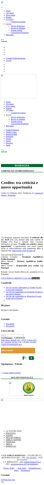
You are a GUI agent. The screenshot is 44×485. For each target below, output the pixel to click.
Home (8, 11)
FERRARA (10, 442)
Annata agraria (16, 30)
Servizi (8, 24)
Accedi (8, 60)
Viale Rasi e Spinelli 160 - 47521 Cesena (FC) (19, 340)
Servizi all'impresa (18, 26)
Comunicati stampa (18, 22)
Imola (8, 145)
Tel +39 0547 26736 (9, 342)
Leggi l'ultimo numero (11, 373)
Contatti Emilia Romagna (15, 58)
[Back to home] (4, 5)
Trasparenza (25, 470)
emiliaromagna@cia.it (32, 462)
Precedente (10, 324)
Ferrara (8, 139)
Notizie (8, 17)
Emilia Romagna (12, 130)
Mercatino (10, 35)
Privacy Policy (9, 468)
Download (36, 278)
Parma (8, 141)
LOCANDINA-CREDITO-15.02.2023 (16, 278)
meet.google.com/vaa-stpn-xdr (23, 251)
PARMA (9, 435)
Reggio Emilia (11, 134)
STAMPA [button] (10, 111)
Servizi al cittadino (18, 28)
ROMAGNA (11, 446)
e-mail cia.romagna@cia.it (11, 344)
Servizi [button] (8, 115)
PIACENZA (11, 433)
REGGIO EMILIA (13, 438)
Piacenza (9, 143)
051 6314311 (32, 458)
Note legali (22, 468)
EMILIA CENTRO (13, 440)
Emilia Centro (11, 132)
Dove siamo (10, 15)
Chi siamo (10, 13)
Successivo (10, 326)
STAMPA (10, 20)
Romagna (9, 137)
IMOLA (9, 444)
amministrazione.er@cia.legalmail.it (24, 464)
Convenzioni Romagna (20, 33)
